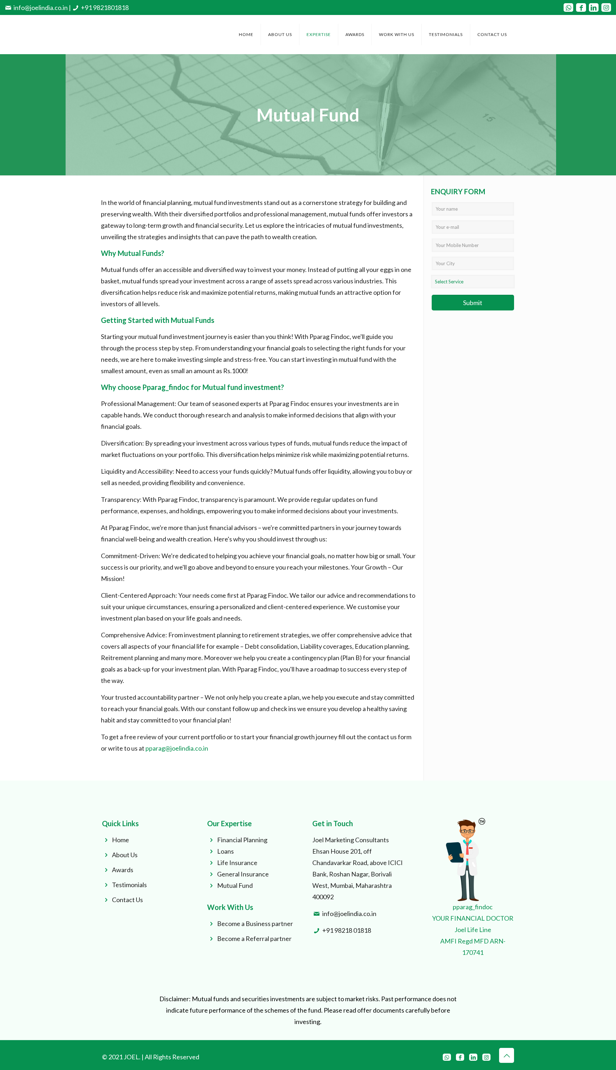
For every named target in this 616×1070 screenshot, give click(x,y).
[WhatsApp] (568, 7)
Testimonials (129, 885)
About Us (125, 855)
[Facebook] (581, 7)
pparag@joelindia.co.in (176, 748)
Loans (225, 851)
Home (120, 840)
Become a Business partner (255, 923)
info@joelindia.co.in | (42, 7)
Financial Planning (242, 840)
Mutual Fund (235, 885)
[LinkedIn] (594, 7)
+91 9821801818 (105, 7)
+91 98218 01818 (346, 930)
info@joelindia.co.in (349, 913)
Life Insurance (237, 862)
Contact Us (127, 900)
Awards (122, 870)
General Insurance (243, 874)
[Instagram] (606, 7)
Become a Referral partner (254, 938)
